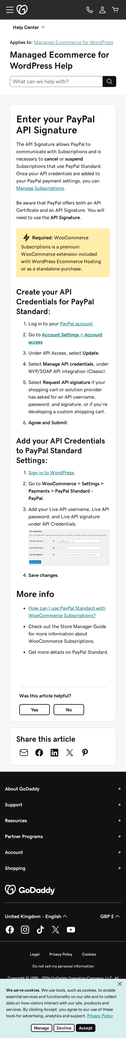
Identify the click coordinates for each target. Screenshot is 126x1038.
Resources (16, 820)
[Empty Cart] (115, 9)
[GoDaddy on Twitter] (56, 932)
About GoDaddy (22, 788)
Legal (34, 954)
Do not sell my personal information (63, 966)
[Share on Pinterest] (85, 752)
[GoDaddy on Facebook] (10, 932)
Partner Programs (24, 836)
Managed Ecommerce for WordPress (73, 42)
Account (14, 852)
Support (13, 804)
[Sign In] (102, 10)
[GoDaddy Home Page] (30, 890)
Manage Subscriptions (40, 188)
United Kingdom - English (33, 916)
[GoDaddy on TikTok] (40, 932)
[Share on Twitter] (69, 752)
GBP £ (107, 916)
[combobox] (56, 81)
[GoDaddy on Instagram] (25, 932)
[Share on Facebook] (39, 752)
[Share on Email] (23, 752)
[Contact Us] (89, 10)
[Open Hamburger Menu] (7, 9)
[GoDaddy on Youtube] (71, 932)
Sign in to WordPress (51, 472)
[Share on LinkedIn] (54, 752)
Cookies (89, 954)
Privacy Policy (60, 954)
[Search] (109, 81)
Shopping (15, 868)
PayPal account (76, 323)
